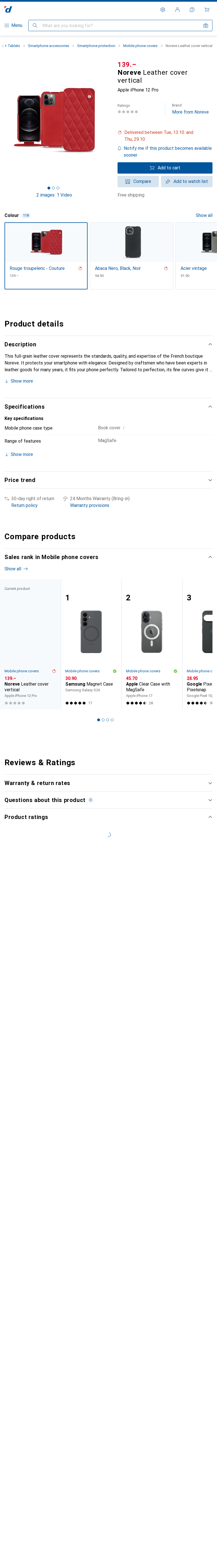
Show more (22, 381)
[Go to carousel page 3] (107, 719)
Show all (204, 215)
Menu (16, 25)
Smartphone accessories (48, 46)
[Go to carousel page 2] (103, 719)
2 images (45, 195)
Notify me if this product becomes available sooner (168, 152)
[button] (165, 136)
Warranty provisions (89, 505)
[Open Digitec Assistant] (192, 9)
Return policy (24, 505)
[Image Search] (205, 25)
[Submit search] (35, 25)
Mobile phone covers (140, 46)
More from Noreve (190, 109)
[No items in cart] (206, 9)
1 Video (64, 195)
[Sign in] (177, 9)
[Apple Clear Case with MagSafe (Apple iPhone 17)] (151, 644)
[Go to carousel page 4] (112, 719)
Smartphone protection (96, 46)
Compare (142, 181)
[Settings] (162, 9)
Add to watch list (190, 181)
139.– (127, 65)
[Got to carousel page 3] (58, 188)
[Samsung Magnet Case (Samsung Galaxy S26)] (91, 644)
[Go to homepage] (8, 9)
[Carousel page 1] (98, 719)
